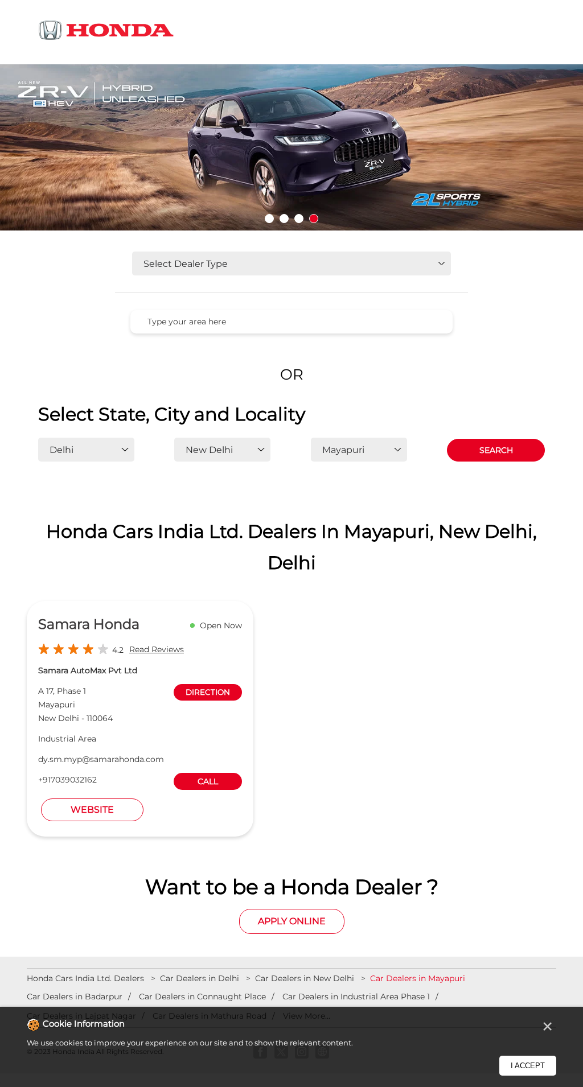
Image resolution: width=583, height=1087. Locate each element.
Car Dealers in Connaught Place (202, 996)
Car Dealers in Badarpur (74, 996)
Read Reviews (156, 649)
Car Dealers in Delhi (199, 978)
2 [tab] (284, 218)
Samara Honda (88, 624)
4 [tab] (313, 218)
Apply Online (292, 921)
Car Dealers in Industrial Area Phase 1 (356, 996)
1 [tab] (269, 218)
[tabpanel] (291, 149)
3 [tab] (298, 218)
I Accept (528, 1065)
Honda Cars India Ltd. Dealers (86, 978)
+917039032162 (67, 780)
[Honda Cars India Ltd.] (106, 32)
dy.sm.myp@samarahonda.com (101, 759)
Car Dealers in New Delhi (304, 978)
